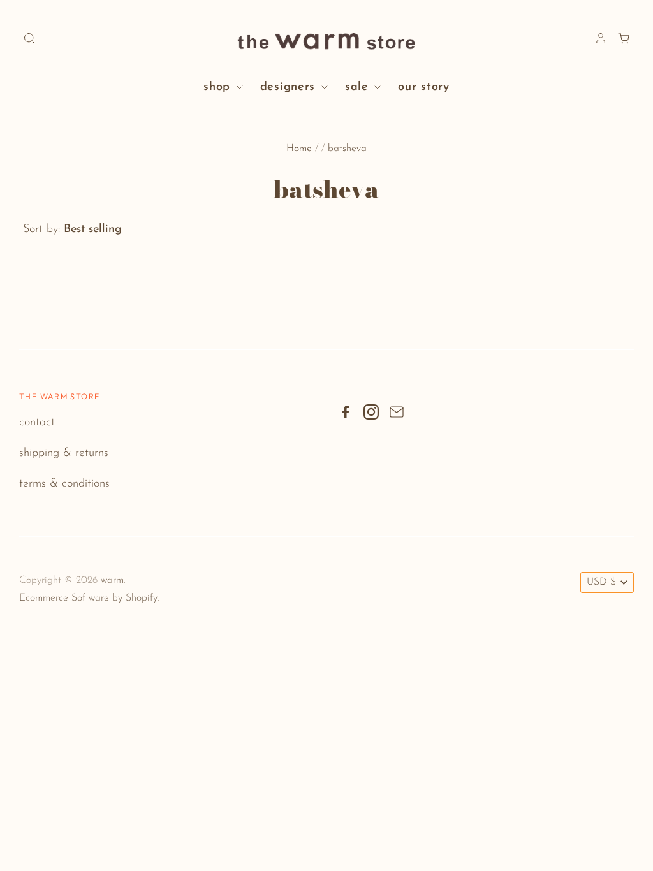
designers (289, 87)
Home (299, 148)
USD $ (601, 582)
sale (359, 87)
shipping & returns (63, 453)
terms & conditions (64, 484)
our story (423, 87)
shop (219, 87)
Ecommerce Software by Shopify (88, 598)
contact (37, 422)
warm (112, 580)
